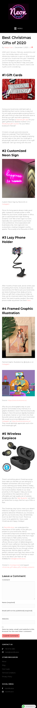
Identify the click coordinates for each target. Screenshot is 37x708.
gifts (19, 567)
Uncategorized (14, 565)
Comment (6, 580)
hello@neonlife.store (18, 559)
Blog (3, 665)
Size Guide (6, 669)
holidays (24, 567)
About (4, 661)
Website (5, 619)
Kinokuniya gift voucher (10, 124)
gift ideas (13, 567)
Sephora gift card (22, 120)
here (29, 300)
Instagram (5, 204)
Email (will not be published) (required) (17, 611)
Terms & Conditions (8, 673)
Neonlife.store (9, 527)
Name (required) (8, 602)
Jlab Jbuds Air (22, 498)
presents (31, 567)
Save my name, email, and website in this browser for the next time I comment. (18, 630)
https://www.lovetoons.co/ (17, 400)
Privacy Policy (7, 677)
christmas (5, 567)
